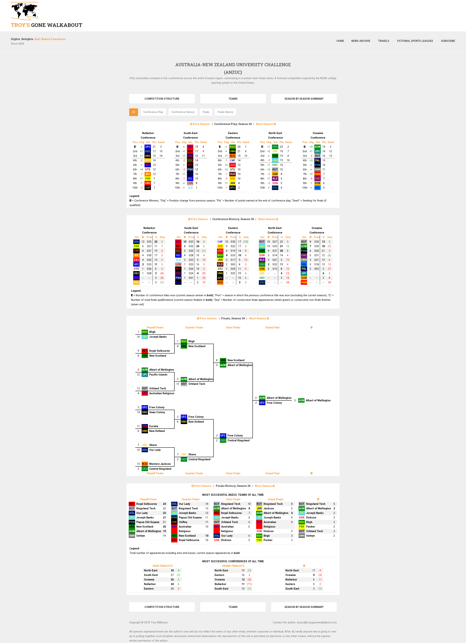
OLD (232, 174)
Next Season (265, 124)
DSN (275, 183)
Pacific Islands (158, 374)
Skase (153, 445)
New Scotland (196, 346)
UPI (317, 151)
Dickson (226, 540)
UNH (232, 151)
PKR (147, 178)
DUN (317, 183)
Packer (268, 540)
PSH (190, 169)
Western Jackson (160, 463)
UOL (147, 151)
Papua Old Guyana (147, 522)
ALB (190, 187)
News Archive (360, 40)
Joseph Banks (158, 336)
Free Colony (274, 402)
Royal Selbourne (159, 350)
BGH (232, 146)
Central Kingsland (239, 440)
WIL (148, 164)
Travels (383, 40)
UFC (147, 146)
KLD (275, 178)
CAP (232, 160)
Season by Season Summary (304, 98)
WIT (190, 164)
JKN (232, 183)
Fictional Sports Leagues (415, 40)
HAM (317, 174)
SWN (317, 169)
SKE (275, 151)
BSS (147, 160)
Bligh (152, 331)
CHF (147, 187)
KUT (275, 169)
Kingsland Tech (145, 508)
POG (317, 164)
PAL (317, 160)
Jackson (269, 508)
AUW (317, 146)
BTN (190, 174)
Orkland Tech (196, 383)
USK (275, 174)
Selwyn (140, 535)
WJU (232, 155)
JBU (275, 160)
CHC (317, 178)
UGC (275, 164)
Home (340, 40)
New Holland (196, 421)
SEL (190, 178)
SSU (275, 187)
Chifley (183, 522)
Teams (233, 98)
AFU (232, 187)
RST (190, 151)
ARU (190, 146)
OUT (317, 155)
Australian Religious (161, 393)
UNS (275, 155)
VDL (190, 160)
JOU (232, 164)
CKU (275, 146)
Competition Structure (162, 98)
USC (147, 155)
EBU (147, 183)
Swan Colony (157, 412)
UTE (147, 169)
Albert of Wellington (240, 365)
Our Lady (155, 449)
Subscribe (448, 40)
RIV (148, 174)
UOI (232, 178)
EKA (190, 155)
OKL (317, 187)
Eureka (153, 426)
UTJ (232, 169)
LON (190, 183)
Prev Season (201, 124)
